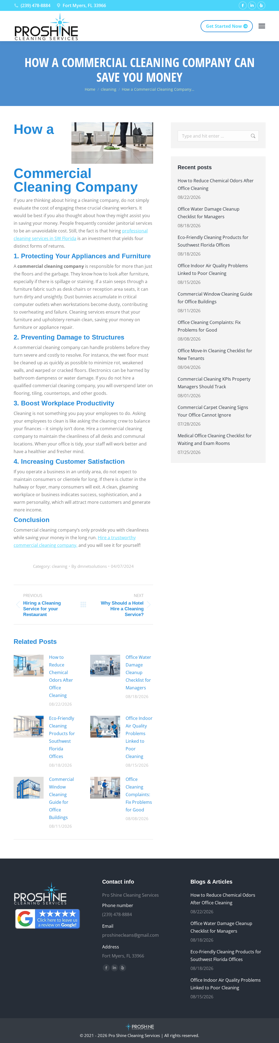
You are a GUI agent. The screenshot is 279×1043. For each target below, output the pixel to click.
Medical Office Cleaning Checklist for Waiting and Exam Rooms (215, 439)
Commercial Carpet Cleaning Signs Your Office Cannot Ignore (213, 411)
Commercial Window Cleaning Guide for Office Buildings (61, 798)
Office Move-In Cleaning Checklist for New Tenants (215, 354)
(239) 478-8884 (35, 5)
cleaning (59, 566)
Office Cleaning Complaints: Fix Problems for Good (139, 794)
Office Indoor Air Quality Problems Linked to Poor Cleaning (139, 737)
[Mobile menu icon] (261, 26)
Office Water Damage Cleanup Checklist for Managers (138, 672)
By (89, 566)
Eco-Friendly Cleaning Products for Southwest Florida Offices (62, 737)
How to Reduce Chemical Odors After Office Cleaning (61, 676)
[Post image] (29, 666)
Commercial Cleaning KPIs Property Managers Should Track (214, 383)
